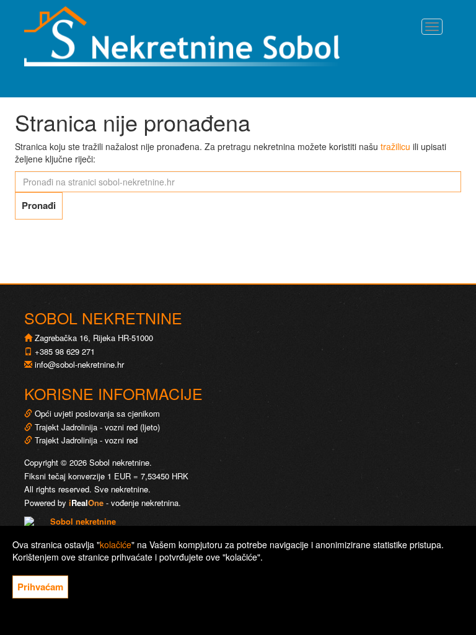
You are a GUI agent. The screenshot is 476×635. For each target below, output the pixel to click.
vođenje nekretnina (144, 502)
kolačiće (115, 544)
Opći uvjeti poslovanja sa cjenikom (97, 413)
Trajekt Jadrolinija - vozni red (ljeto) (96, 427)
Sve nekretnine (121, 489)
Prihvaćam (40, 586)
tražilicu (395, 146)
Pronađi (39, 205)
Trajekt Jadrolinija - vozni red (85, 440)
